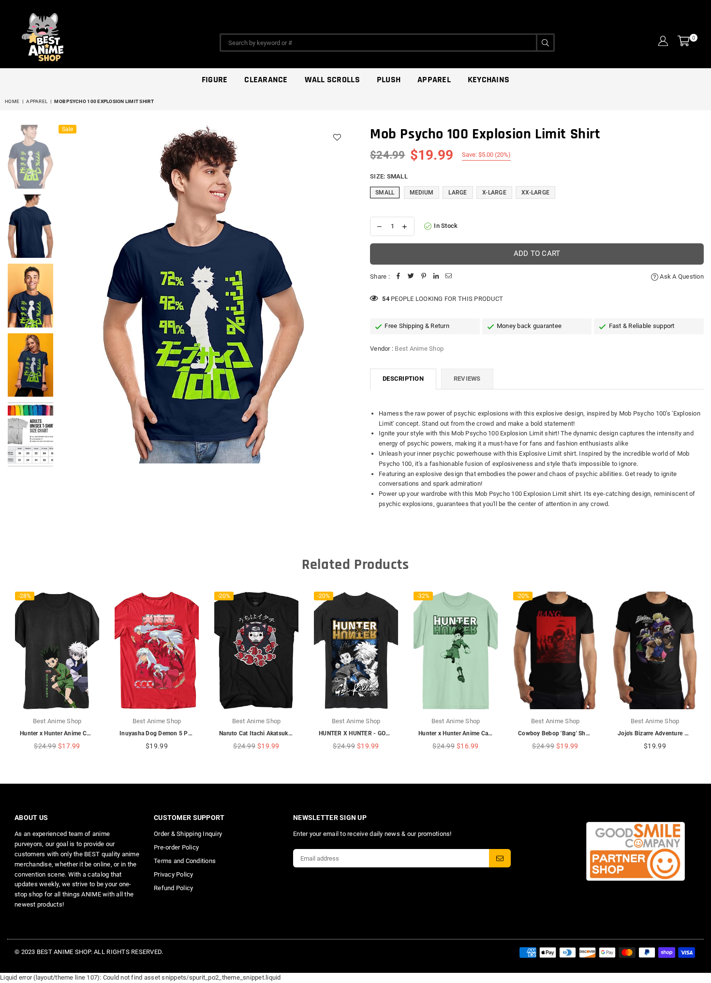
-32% (423, 596)
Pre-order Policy (176, 847)
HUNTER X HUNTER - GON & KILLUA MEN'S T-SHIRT (389, 733)
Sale (67, 129)
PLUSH (388, 79)
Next (339, 294)
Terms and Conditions (185, 860)
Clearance (265, 79)
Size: (389, 176)
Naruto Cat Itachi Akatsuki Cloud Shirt (270, 733)
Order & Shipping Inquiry (188, 833)
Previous (67, 294)
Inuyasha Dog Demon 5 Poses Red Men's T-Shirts (185, 733)
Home (12, 101)
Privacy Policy (173, 874)
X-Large (494, 192)
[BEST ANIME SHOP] (87, 35)
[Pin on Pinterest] (423, 277)
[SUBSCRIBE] (500, 858)
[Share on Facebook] (398, 277)
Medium (422, 192)
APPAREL (434, 79)
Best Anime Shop (419, 348)
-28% (24, 596)
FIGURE (215, 79)
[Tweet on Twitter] (411, 277)
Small (384, 192)
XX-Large (535, 192)
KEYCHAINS (488, 79)
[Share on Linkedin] (436, 277)
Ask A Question (681, 276)
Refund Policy (173, 888)
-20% (224, 596)
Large (457, 192)
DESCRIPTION (403, 378)
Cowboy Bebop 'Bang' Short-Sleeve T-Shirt (575, 733)
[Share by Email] (449, 277)
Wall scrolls (332, 79)
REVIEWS (467, 378)
